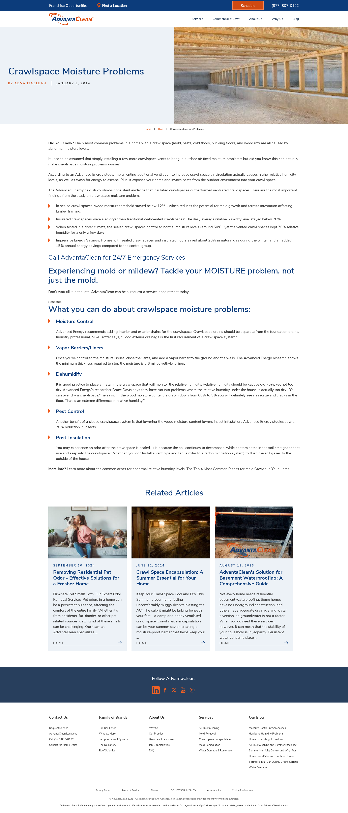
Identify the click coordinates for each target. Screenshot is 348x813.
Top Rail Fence (107, 727)
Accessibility (214, 790)
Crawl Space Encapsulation (215, 739)
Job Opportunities (159, 744)
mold (177, 142)
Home (148, 128)
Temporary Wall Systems (113, 739)
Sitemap (155, 790)
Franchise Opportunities (68, 5)
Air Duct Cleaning (209, 727)
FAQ (151, 750)
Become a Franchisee (161, 739)
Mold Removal (207, 733)
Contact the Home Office (63, 744)
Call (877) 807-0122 (61, 739)
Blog (160, 128)
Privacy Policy (103, 790)
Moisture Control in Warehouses (267, 727)
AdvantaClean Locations (63, 733)
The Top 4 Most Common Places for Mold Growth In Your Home (237, 468)
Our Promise (156, 733)
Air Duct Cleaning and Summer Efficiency (272, 744)
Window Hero (107, 733)
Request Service (58, 727)
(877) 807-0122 (285, 5)
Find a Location (114, 5)
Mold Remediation (209, 744)
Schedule (54, 301)
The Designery (107, 744)
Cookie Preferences (242, 790)
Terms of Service (130, 790)
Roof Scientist (107, 750)
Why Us (153, 727)
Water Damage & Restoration (216, 750)
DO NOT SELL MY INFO (183, 790)
